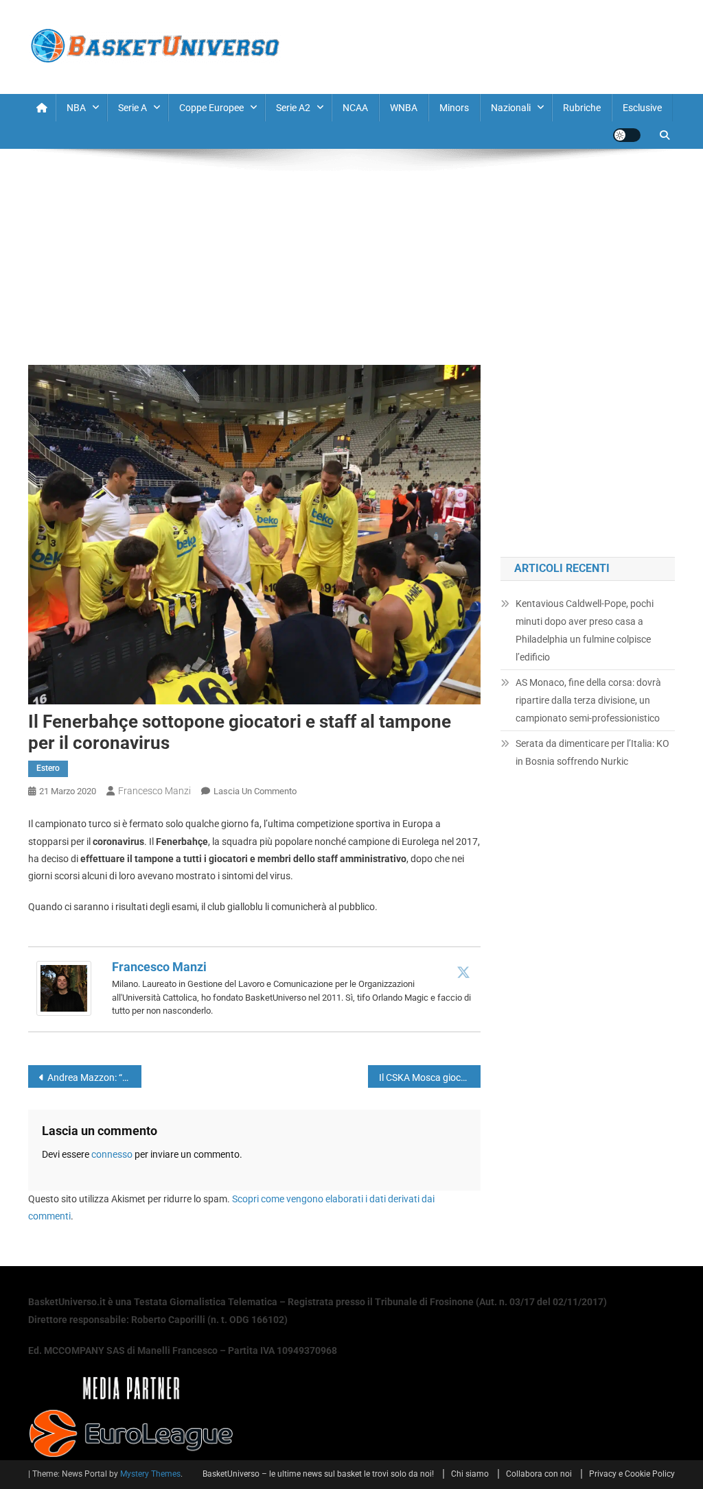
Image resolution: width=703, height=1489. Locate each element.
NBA (76, 107)
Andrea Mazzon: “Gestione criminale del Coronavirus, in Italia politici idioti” (94, 1077)
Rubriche (582, 107)
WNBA (403, 107)
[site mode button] (627, 135)
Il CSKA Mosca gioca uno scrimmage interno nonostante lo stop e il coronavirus (430, 1077)
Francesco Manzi (154, 790)
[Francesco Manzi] (63, 987)
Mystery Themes (150, 1474)
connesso (111, 1154)
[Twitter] (463, 972)
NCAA (355, 107)
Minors (454, 107)
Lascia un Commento (255, 791)
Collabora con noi (539, 1474)
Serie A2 (293, 107)
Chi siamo (470, 1474)
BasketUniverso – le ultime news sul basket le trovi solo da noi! (318, 1474)
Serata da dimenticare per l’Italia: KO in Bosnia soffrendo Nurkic (592, 752)
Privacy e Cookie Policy (632, 1474)
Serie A (132, 107)
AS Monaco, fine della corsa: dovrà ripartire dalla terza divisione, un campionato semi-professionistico (588, 700)
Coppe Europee (211, 107)
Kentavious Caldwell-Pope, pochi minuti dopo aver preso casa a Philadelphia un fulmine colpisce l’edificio (585, 630)
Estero (48, 768)
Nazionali (511, 107)
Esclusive (642, 107)
